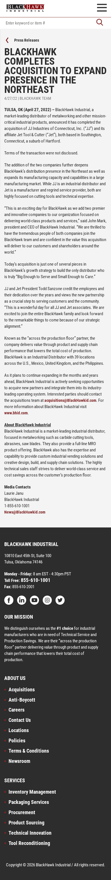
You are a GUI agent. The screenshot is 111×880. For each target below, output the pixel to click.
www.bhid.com (16, 413)
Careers (16, 710)
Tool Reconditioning (29, 843)
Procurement (22, 812)
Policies (17, 740)
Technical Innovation (30, 833)
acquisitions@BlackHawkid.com (70, 400)
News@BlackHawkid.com (24, 512)
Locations (19, 730)
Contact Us (20, 720)
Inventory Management (32, 792)
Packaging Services (29, 802)
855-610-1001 (35, 580)
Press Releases (26, 40)
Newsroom (19, 761)
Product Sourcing (26, 823)
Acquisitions (22, 689)
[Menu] (102, 8)
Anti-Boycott (22, 700)
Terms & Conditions (29, 751)
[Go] (99, 23)
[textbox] (55, 23)
